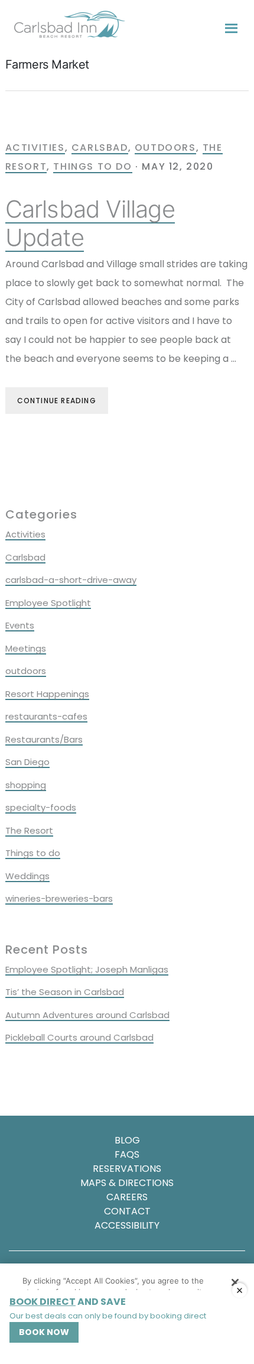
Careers (127, 1197)
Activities (35, 147)
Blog (127, 1140)
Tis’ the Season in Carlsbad (64, 992)
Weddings (27, 876)
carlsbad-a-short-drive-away (70, 580)
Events (19, 625)
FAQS (127, 1154)
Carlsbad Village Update (90, 223)
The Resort (29, 830)
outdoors (165, 147)
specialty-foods (40, 807)
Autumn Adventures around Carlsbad (87, 1015)
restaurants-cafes (46, 716)
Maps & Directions (127, 1183)
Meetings (25, 648)
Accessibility (127, 1225)
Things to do (92, 166)
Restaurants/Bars (44, 739)
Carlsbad (99, 147)
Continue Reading (56, 401)
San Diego (27, 762)
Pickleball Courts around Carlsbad (79, 1037)
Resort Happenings (47, 694)
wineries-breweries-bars (59, 898)
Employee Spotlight (48, 603)
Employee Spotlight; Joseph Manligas (86, 969)
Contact (127, 1211)
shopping (25, 785)
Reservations (127, 1168)
